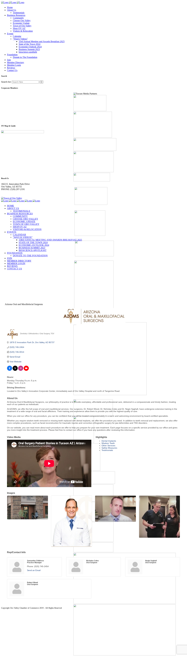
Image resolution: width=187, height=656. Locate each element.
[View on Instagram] (20, 370)
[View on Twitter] (15, 370)
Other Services (108, 445)
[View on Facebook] (9, 370)
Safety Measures (109, 448)
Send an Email (33, 570)
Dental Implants (109, 441)
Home (4, 279)
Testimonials (107, 450)
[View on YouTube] (26, 370)
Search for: (6, 82)
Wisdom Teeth (108, 443)
